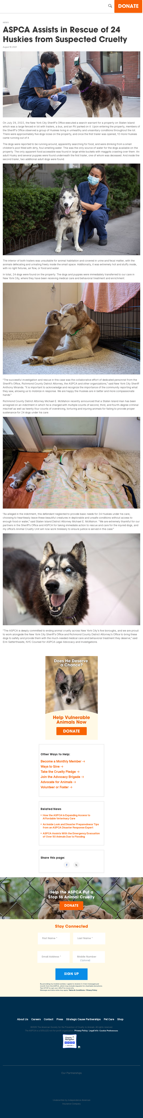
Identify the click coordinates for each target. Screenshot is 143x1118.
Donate (128, 6)
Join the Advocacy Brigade (60, 777)
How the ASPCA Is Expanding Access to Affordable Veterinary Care (66, 816)
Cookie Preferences (108, 1031)
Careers (36, 1019)
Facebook (56, 1055)
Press (59, 1019)
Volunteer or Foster (55, 787)
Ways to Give (50, 766)
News (6, 23)
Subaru (71, 1082)
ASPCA (71, 1009)
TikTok (86, 1055)
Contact (48, 1019)
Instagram (78, 1055)
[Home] (27, 7)
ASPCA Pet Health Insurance (71, 1093)
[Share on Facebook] (67, 865)
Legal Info (93, 1030)
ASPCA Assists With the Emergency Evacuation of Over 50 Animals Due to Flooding (71, 835)
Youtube (71, 1055)
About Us (22, 1019)
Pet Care (109, 1019)
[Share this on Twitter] (76, 865)
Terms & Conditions (77, 990)
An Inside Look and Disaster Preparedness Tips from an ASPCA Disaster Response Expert (71, 826)
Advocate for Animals (56, 782)
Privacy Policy (91, 990)
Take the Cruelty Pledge (58, 771)
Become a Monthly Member (61, 761)
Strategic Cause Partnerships (83, 1019)
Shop (120, 1019)
